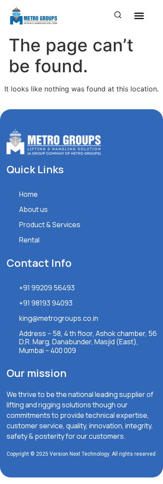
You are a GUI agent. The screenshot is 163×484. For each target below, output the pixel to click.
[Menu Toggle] (139, 15)
